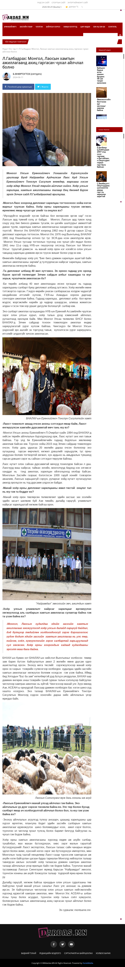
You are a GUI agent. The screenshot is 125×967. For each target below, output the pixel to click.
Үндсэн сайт (43, 2)
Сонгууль (112, 27)
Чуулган (39, 27)
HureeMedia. (88, 963)
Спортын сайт (58, 2)
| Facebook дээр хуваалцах (19, 86)
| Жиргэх (43, 86)
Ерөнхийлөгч (10, 27)
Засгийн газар (26, 27)
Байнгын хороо (53, 27)
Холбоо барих (103, 953)
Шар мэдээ (85, 27)
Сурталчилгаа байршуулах (78, 953)
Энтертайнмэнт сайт (78, 2)
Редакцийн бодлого (50, 953)
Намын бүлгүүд (70, 27)
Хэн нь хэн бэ (99, 27)
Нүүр (4, 48)
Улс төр (12, 48)
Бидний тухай (28, 953)
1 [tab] (121, 10)
